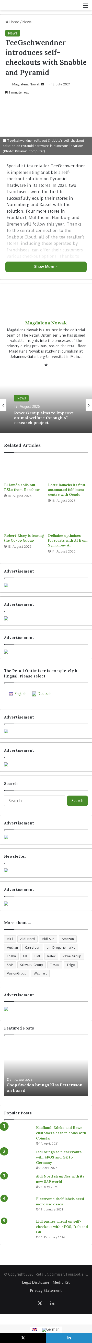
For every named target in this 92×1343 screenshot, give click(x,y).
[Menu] (85, 7)
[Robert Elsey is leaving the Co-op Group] (24, 519)
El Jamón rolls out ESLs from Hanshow (22, 487)
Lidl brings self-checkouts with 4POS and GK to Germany (59, 1157)
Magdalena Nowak (26, 84)
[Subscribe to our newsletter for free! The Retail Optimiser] (46, 870)
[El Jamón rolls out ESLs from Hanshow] (24, 469)
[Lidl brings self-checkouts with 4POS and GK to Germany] (18, 1158)
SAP (10, 965)
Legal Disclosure (35, 1282)
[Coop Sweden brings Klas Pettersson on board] (46, 1068)
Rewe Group (72, 956)
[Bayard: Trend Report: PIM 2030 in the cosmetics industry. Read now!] (46, 904)
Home (13, 22)
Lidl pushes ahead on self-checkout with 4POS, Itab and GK (62, 1226)
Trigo (70, 965)
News (26, 22)
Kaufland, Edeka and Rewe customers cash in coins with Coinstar (61, 1132)
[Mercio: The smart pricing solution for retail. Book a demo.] (46, 618)
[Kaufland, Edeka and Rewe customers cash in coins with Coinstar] (18, 1134)
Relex (51, 956)
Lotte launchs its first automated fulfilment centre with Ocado (67, 490)
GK (25, 956)
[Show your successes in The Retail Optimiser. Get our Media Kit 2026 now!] (46, 1009)
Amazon (68, 939)
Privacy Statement (46, 1291)
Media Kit (61, 1282)
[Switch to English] (35, 1330)
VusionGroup (17, 973)
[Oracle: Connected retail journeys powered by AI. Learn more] (46, 764)
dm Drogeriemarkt (61, 947)
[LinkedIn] (52, 1303)
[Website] (46, 365)
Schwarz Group (31, 965)
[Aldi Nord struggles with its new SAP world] (18, 1183)
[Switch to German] (51, 1330)
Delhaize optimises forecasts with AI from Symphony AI (67, 540)
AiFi (10, 939)
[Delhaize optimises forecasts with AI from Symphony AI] (68, 519)
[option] (46, 405)
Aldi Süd (48, 939)
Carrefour (32, 947)
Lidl (37, 956)
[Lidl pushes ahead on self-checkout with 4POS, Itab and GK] (18, 1228)
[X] (40, 1303)
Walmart (40, 973)
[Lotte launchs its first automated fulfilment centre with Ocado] (68, 469)
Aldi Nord (27, 939)
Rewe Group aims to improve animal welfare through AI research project (44, 418)
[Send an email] (42, 84)
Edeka (11, 956)
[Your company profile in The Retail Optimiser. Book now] (46, 837)
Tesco (54, 965)
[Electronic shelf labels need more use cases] (18, 1205)
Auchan (12, 947)
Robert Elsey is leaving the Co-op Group (24, 538)
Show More (44, 266)
